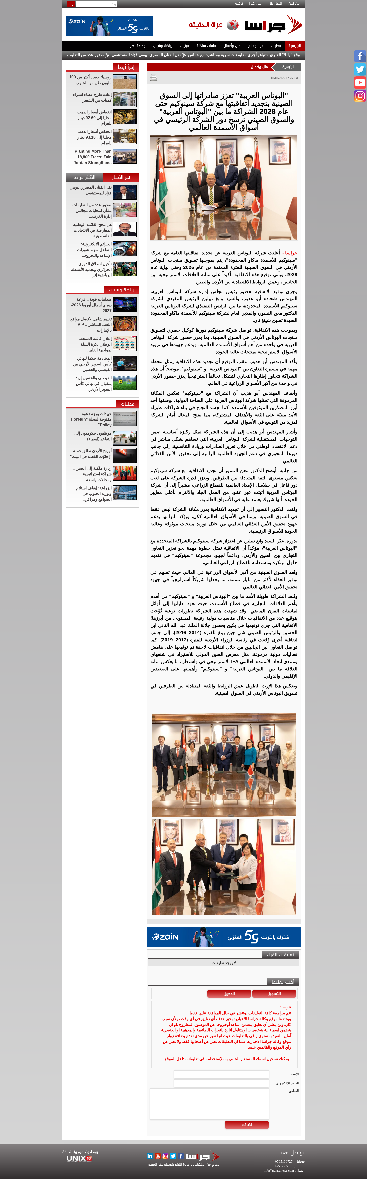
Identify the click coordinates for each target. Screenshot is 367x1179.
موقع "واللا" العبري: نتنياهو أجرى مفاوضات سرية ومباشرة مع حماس (283, 55)
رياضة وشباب (162, 45)
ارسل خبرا (256, 3)
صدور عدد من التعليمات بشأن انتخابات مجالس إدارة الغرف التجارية (87, 55)
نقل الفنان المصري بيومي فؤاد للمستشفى (184, 55)
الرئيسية (295, 45)
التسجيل (274, 993)
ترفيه (239, 3)
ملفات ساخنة (206, 45)
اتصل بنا (276, 3)
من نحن (294, 3)
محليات (276, 45)
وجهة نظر (137, 45)
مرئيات (184, 45)
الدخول (229, 993)
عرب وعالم (255, 45)
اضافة (247, 1124)
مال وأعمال (232, 45)
